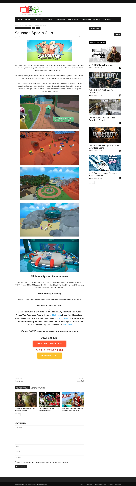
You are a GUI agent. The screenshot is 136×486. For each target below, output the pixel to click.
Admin (18, 37)
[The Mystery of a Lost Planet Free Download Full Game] (26, 399)
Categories (39, 20)
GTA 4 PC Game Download (101, 65)
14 (120, 67)
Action (29, 28)
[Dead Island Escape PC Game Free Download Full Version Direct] (73, 399)
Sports (37, 28)
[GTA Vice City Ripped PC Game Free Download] (105, 163)
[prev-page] (16, 414)
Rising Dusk (80, 381)
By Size (27, 20)
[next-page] (19, 414)
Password (61, 20)
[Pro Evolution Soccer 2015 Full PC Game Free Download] (49, 399)
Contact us (118, 484)
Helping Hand (19, 381)
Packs (50, 20)
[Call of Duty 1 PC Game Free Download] (105, 80)
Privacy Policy (88, 484)
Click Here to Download (49, 349)
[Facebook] (17, 369)
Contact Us (107, 20)
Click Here (56, 315)
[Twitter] (21, 369)
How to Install (74, 20)
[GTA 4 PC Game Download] (105, 54)
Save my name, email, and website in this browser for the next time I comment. (42, 462)
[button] (119, 1)
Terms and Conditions (100, 484)
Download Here (49, 356)
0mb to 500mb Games (26, 25)
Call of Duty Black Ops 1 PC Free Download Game (104, 146)
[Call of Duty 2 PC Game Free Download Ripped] (105, 107)
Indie (33, 28)
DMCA (81, 484)
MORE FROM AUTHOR (38, 388)
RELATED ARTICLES (22, 388)
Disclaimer (111, 484)
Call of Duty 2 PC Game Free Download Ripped (102, 119)
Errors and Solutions (91, 20)
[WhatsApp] (31, 369)
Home (20, 20)
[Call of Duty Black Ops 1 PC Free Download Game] (105, 135)
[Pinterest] (26, 369)
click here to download (49, 344)
